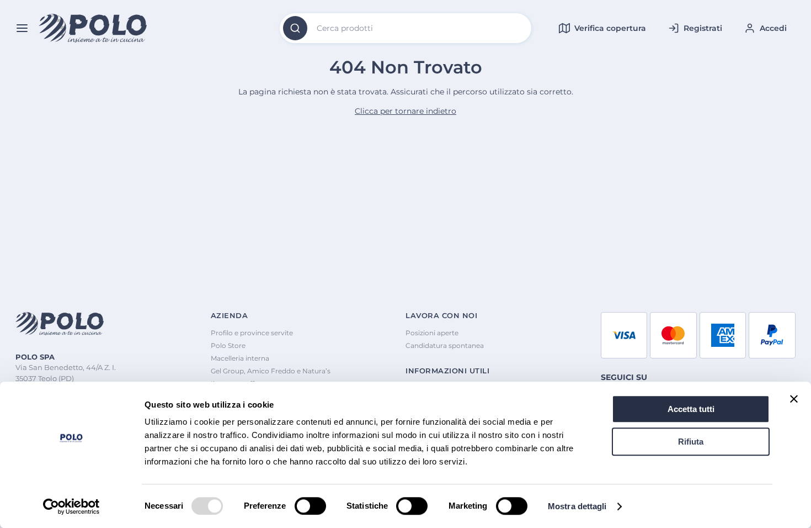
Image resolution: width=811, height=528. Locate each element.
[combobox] (405, 28)
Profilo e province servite (252, 333)
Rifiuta (690, 441)
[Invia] (295, 28)
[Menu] (22, 28)
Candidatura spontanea (445, 345)
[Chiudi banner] (794, 399)
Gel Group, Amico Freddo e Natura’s (270, 371)
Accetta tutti (691, 409)
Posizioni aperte (432, 333)
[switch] (310, 506)
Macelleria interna (240, 358)
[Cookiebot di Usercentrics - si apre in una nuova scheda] (71, 506)
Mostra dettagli (577, 506)
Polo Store (228, 345)
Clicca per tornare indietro (405, 111)
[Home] (93, 28)
